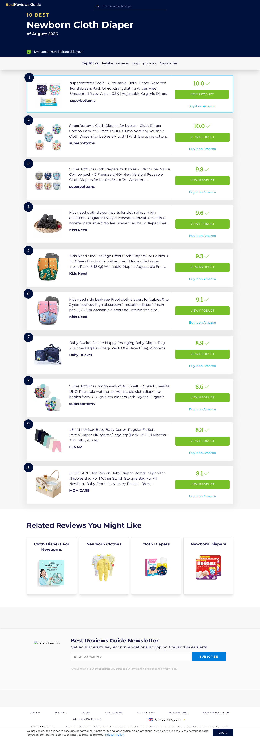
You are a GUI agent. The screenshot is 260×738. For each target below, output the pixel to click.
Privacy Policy (114, 734)
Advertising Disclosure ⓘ (87, 719)
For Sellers (178, 712)
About (35, 712)
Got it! (223, 732)
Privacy (61, 712)
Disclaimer (113, 712)
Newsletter (168, 63)
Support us (146, 712)
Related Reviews (115, 63)
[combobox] (130, 6)
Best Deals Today (216, 712)
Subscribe (209, 656)
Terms (86, 712)
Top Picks (90, 63)
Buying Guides (144, 63)
